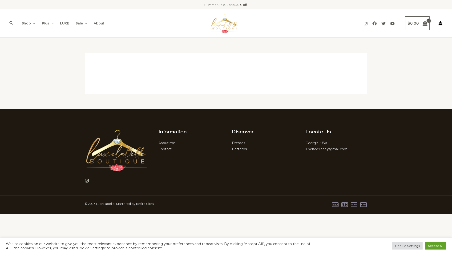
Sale (79, 23)
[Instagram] (365, 23)
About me (166, 143)
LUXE (64, 23)
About (99, 23)
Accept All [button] (435, 246)
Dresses (238, 143)
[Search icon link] (11, 23)
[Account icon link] (440, 23)
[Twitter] (383, 23)
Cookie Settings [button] (407, 246)
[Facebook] (374, 23)
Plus (45, 23)
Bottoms (239, 149)
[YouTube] (392, 23)
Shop (26, 23)
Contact (165, 149)
